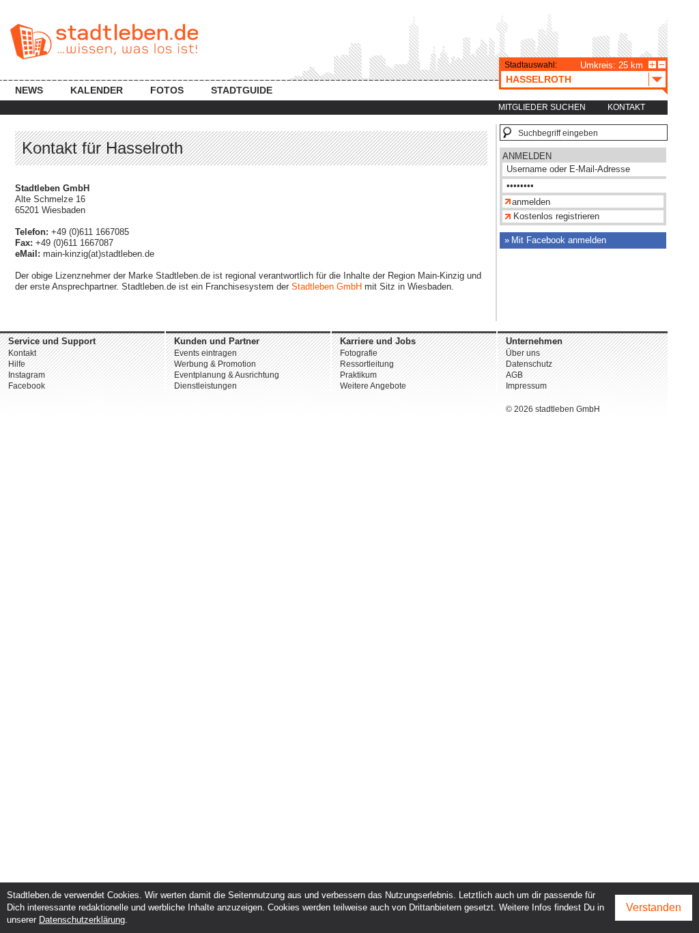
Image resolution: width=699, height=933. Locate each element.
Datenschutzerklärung (82, 920)
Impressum (526, 386)
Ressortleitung (367, 364)
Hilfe (16, 364)
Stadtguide (241, 90)
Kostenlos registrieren (556, 216)
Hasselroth (538, 79)
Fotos (167, 90)
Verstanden (653, 907)
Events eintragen (205, 353)
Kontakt (626, 107)
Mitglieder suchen (542, 107)
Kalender (96, 90)
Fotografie (358, 353)
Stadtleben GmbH (326, 286)
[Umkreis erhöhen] (652, 64)
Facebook (26, 386)
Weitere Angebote (373, 386)
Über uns (523, 353)
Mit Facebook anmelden (558, 240)
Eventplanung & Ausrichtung (226, 375)
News (29, 90)
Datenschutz (529, 364)
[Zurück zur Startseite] (104, 41)
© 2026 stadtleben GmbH (553, 409)
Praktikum (358, 375)
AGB (514, 375)
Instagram (26, 375)
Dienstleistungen (205, 386)
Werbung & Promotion (215, 364)
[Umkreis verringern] (662, 64)
